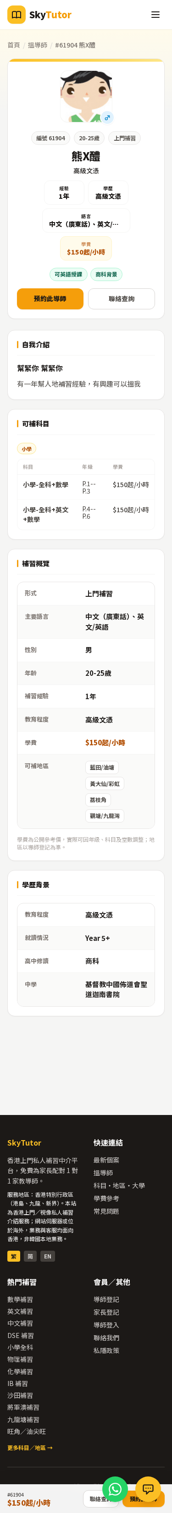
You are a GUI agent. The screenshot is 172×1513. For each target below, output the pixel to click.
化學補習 (20, 1371)
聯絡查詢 (121, 298)
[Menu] (155, 14)
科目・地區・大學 (119, 1185)
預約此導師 (50, 298)
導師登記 (106, 1299)
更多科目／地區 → (30, 1447)
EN (47, 1256)
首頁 (13, 44)
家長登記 (106, 1312)
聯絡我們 (106, 1337)
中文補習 (20, 1322)
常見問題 (106, 1211)
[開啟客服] (148, 1489)
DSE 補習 (20, 1335)
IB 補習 (17, 1383)
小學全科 (20, 1347)
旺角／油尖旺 (26, 1431)
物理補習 (20, 1359)
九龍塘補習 (23, 1419)
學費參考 (106, 1198)
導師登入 (106, 1324)
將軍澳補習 (23, 1407)
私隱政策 (106, 1350)
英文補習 (20, 1311)
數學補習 (20, 1299)
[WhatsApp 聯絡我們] (115, 1489)
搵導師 (37, 44)
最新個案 (106, 1159)
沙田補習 (20, 1395)
